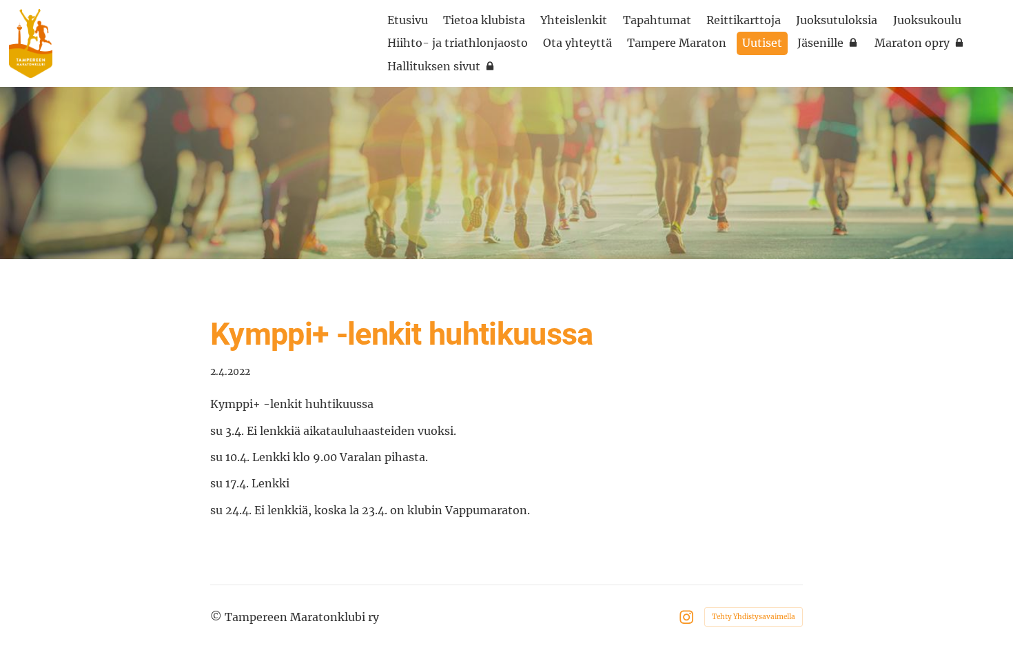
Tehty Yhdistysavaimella (753, 616)
